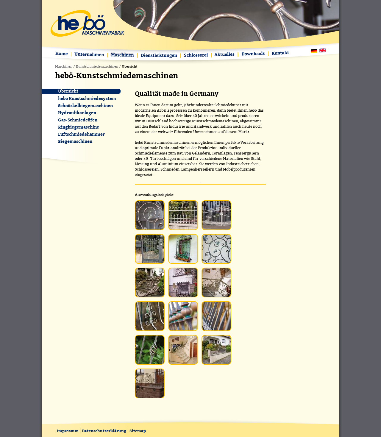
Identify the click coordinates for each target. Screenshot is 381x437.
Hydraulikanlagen (77, 112)
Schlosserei (196, 56)
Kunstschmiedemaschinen (97, 66)
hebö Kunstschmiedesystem (87, 98)
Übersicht (68, 91)
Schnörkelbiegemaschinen (85, 105)
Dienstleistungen (159, 56)
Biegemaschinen (75, 141)
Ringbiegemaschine (78, 126)
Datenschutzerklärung (104, 430)
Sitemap (137, 430)
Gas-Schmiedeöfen (77, 119)
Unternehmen (89, 55)
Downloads (253, 54)
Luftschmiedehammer (81, 134)
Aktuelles (225, 55)
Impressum (68, 430)
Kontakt (279, 53)
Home (62, 54)
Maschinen (123, 55)
